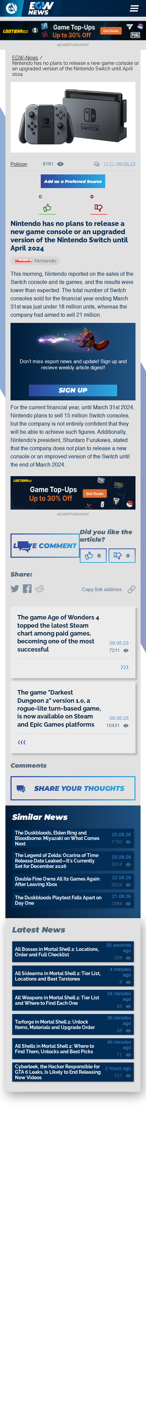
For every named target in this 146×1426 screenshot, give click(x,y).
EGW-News (25, 57)
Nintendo (45, 261)
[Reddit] (39, 589)
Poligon (19, 164)
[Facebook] (27, 589)
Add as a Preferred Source (73, 181)
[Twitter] (15, 589)
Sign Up (73, 390)
